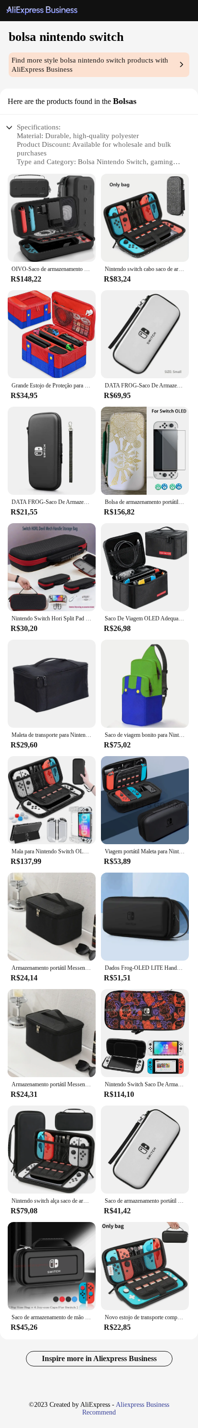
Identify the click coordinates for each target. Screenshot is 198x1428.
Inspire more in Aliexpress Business (99, 1358)
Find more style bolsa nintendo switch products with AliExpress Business (90, 65)
